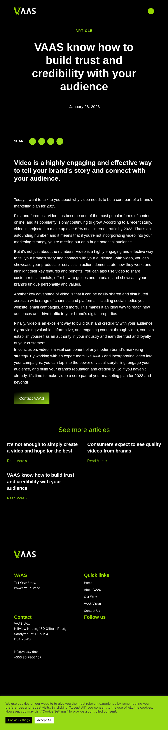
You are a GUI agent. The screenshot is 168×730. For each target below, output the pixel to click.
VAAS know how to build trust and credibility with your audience (40, 481)
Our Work (90, 596)
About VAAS (92, 589)
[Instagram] (103, 628)
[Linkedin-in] (89, 628)
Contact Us (92, 610)
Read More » (17, 461)
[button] (92, 11)
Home (88, 582)
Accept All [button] (44, 720)
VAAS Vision (92, 603)
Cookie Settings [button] (19, 720)
